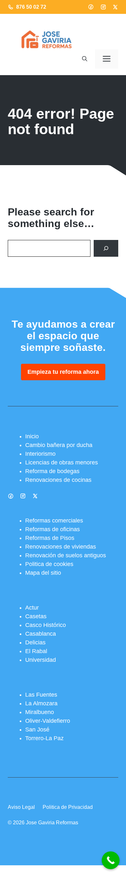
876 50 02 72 (31, 7)
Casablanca (40, 634)
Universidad (40, 660)
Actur (32, 607)
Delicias (35, 642)
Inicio (32, 436)
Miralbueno (39, 712)
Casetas (36, 616)
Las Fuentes (41, 694)
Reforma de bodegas (52, 471)
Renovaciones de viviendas (60, 546)
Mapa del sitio (43, 573)
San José (37, 729)
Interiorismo (40, 454)
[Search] (106, 248)
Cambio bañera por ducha (58, 445)
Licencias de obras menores (61, 462)
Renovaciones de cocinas (58, 480)
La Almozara (41, 703)
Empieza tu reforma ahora (63, 372)
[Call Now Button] (111, 860)
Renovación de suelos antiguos (65, 555)
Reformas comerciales (54, 520)
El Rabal (36, 651)
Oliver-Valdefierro (47, 721)
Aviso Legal (21, 807)
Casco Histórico (45, 625)
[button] (84, 59)
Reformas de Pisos (49, 538)
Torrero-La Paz (44, 738)
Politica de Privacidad (68, 807)
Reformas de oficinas (52, 529)
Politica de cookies (49, 564)
